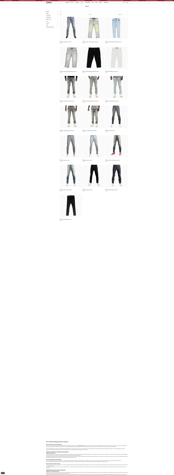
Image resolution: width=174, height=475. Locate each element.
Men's (72, 2)
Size (47, 21)
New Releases (106, 2)
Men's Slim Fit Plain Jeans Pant (64, 160)
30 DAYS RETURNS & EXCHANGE (11, 0)
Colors (47, 23)
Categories (48, 15)
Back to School (88, 2)
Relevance (120, 14)
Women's (77, 2)
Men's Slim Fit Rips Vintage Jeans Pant (66, 189)
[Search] (60, 11)
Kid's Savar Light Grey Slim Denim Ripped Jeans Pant (68, 71)
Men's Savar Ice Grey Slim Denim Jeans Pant (89, 130)
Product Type (48, 19)
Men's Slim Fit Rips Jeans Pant (110, 130)
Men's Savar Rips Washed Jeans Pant (65, 219)
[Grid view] (60, 14)
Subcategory (48, 17)
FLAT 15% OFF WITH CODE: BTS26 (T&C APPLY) (28, 0)
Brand (47, 13)
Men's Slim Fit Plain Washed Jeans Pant (111, 189)
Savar (60, 40)
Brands (100, 2)
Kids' (82, 2)
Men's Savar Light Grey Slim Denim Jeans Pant (67, 130)
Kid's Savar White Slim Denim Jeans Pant (111, 71)
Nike (92, 2)
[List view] (62, 14)
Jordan (96, 2)
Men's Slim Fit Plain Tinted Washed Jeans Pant (112, 160)
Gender (47, 11)
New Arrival (67, 2)
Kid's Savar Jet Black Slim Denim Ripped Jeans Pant (91, 71)
